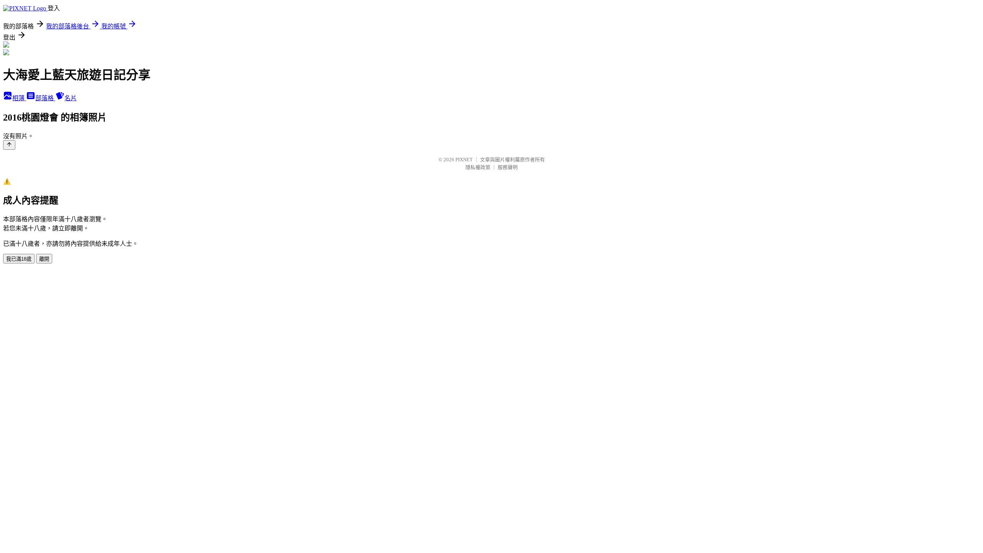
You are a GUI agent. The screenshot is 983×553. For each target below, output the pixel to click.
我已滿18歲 (18, 259)
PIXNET (464, 159)
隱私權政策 (477, 167)
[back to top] (9, 145)
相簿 (19, 98)
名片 (71, 98)
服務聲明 (508, 167)
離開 (44, 259)
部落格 (45, 98)
